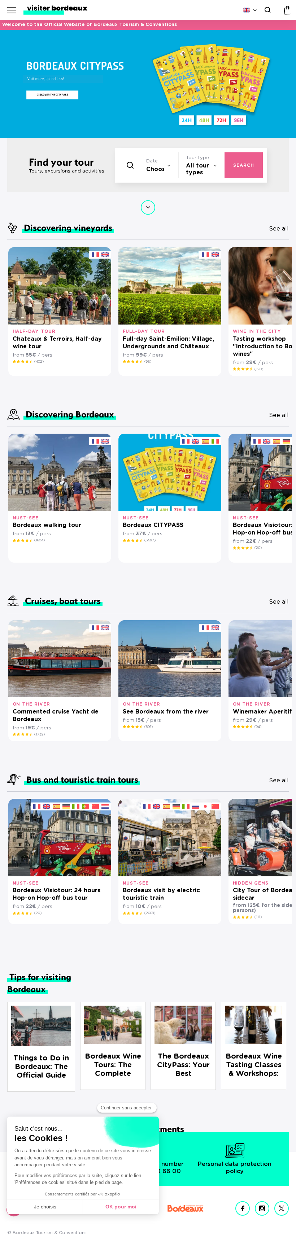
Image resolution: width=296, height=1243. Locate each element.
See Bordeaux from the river (166, 712)
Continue (148, 207)
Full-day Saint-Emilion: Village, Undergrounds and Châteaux (168, 342)
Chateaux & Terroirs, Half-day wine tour (57, 342)
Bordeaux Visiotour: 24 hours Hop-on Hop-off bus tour (56, 894)
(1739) (39, 734)
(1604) (39, 540)
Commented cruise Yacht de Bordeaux (56, 715)
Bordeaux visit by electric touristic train (161, 894)
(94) (258, 727)
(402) (39, 361)
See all (279, 229)
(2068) (150, 913)
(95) (148, 361)
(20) (258, 548)
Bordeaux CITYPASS (153, 525)
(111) (258, 917)
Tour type (197, 158)
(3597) (150, 540)
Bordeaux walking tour (47, 525)
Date (152, 161)
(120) (259, 369)
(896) (148, 727)
